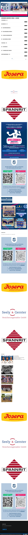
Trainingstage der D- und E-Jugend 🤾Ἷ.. (17, 358)
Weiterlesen (26, 534)
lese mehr (26, 25)
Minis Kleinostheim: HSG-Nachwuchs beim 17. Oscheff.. (19, 359)
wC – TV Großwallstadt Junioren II (6, 50)
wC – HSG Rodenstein (4, 46)
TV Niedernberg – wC (4, 20)
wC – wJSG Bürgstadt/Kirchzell (5, 27)
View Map (4, 529)
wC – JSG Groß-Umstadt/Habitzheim (6, 35)
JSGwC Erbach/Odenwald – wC (5, 54)
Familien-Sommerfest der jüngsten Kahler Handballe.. (18, 357)
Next (25, 59)
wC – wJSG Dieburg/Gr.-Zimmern (6, 39)
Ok (23, 534)
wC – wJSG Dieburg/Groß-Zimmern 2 (6, 31)
